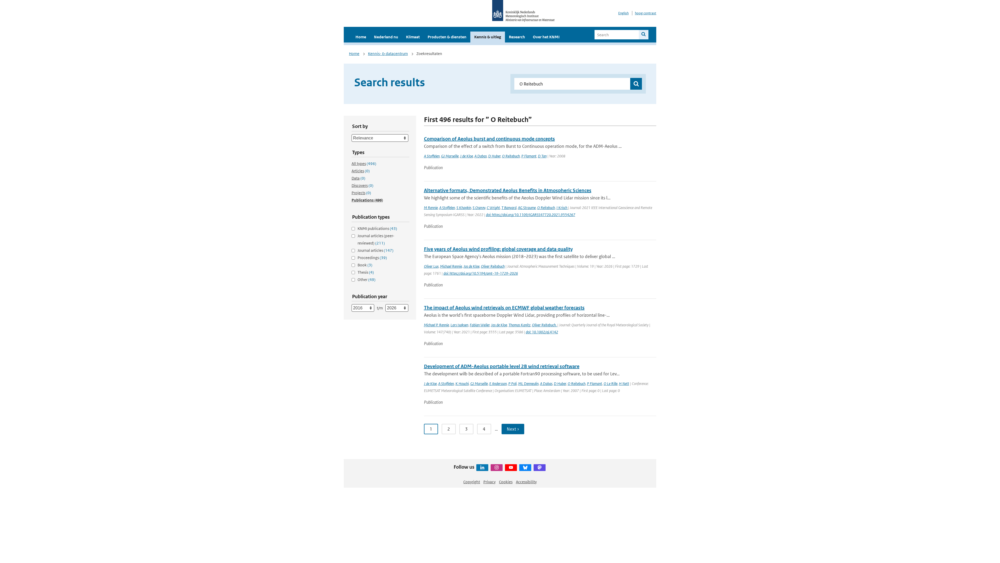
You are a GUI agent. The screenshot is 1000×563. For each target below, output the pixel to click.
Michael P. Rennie (436, 324)
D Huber (494, 156)
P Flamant (528, 156)
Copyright (471, 481)
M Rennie (431, 207)
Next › (513, 429)
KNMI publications (377, 228)
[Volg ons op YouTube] (511, 467)
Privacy (489, 481)
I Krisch (562, 207)
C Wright (493, 207)
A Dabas (480, 156)
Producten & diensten (447, 36)
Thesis (366, 272)
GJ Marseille (450, 156)
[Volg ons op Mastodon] (540, 467)
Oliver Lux (431, 266)
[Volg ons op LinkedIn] (482, 467)
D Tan (542, 156)
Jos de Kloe (471, 266)
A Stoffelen (432, 156)
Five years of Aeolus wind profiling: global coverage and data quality (498, 249)
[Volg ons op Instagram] (497, 467)
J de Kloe (466, 156)
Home (360, 36)
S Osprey (479, 207)
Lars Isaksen (459, 324)
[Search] (643, 34)
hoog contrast (645, 13)
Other (367, 279)
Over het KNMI (546, 36)
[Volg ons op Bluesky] (525, 467)
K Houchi (462, 383)
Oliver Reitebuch (493, 266)
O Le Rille (610, 383)
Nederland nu (386, 36)
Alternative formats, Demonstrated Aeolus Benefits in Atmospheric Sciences (507, 190)
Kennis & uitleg (487, 36)
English (623, 13)
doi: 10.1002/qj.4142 (542, 331)
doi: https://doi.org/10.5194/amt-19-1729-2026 (480, 273)
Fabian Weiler (480, 324)
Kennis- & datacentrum (388, 53)
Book (365, 264)
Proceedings (372, 257)
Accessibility (526, 481)
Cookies (505, 481)
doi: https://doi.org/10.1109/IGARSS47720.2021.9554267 (530, 214)
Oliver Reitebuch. (544, 324)
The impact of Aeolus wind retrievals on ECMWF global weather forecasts (504, 308)
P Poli (512, 383)
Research (517, 36)
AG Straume (527, 207)
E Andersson (498, 383)
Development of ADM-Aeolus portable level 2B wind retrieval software (501, 366)
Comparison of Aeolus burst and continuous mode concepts (489, 139)
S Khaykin (464, 207)
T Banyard (509, 207)
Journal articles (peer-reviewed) (376, 239)
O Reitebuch (511, 156)
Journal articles (375, 250)
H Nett (624, 383)
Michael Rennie (451, 266)
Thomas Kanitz (519, 324)
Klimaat (413, 36)
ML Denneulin (528, 383)
